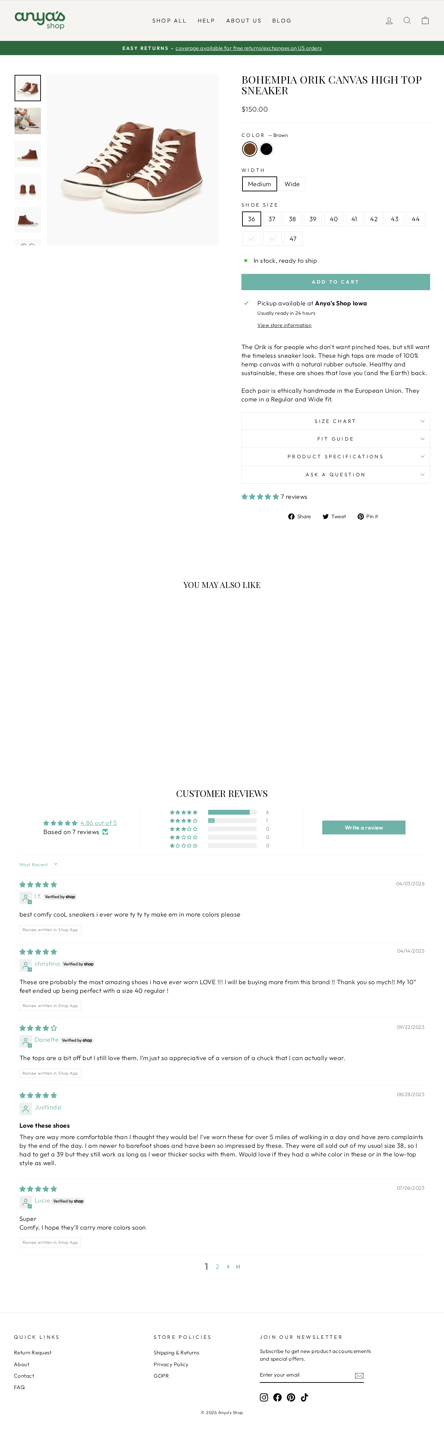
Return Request (32, 1352)
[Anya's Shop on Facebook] (277, 1397)
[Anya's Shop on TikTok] (304, 1397)
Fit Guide (336, 439)
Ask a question (336, 474)
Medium (259, 184)
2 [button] (217, 1267)
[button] (261, 497)
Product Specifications (336, 456)
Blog (282, 20)
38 (292, 219)
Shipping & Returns (176, 1352)
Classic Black (266, 149)
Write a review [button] (364, 827)
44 (416, 219)
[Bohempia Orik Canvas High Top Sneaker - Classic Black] (68, 737)
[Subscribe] (359, 1375)
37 (272, 219)
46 (272, 239)
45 (252, 239)
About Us (244, 20)
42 (374, 219)
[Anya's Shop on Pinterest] (291, 1397)
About (21, 1364)
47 (293, 239)
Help (207, 20)
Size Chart (336, 421)
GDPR (161, 1375)
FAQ (19, 1387)
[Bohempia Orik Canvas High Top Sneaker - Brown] (58, 737)
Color (264, 135)
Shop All (169, 20)
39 (313, 219)
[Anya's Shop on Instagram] (264, 1397)
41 (354, 219)
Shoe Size (260, 205)
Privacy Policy (171, 1364)
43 (395, 219)
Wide (292, 184)
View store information (284, 325)
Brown (250, 149)
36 (251, 219)
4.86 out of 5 (98, 823)
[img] (38, 884)
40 (334, 219)
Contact (24, 1375)
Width (253, 170)
